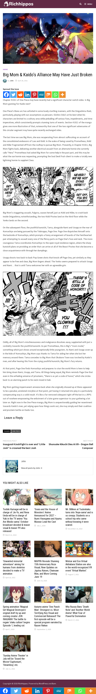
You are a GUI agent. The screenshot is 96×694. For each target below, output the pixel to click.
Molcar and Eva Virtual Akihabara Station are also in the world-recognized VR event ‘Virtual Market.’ (79, 566)
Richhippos (23, 683)
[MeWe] (41, 94)
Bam (54, 683)
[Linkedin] (27, 94)
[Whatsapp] (55, 94)
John (12, 81)
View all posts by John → (31, 468)
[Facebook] (6, 94)
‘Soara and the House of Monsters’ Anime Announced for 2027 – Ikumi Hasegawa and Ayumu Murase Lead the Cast (48, 515)
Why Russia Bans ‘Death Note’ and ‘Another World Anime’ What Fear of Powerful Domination (78, 611)
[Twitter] (13, 94)
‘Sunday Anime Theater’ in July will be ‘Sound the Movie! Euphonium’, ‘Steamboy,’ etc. (15, 660)
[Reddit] (20, 94)
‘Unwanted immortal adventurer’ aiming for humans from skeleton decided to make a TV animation (14, 567)
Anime (5, 69)
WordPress (43, 683)
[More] (62, 94)
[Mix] (48, 94)
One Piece (16, 431)
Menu (89, 4)
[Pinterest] (34, 94)
